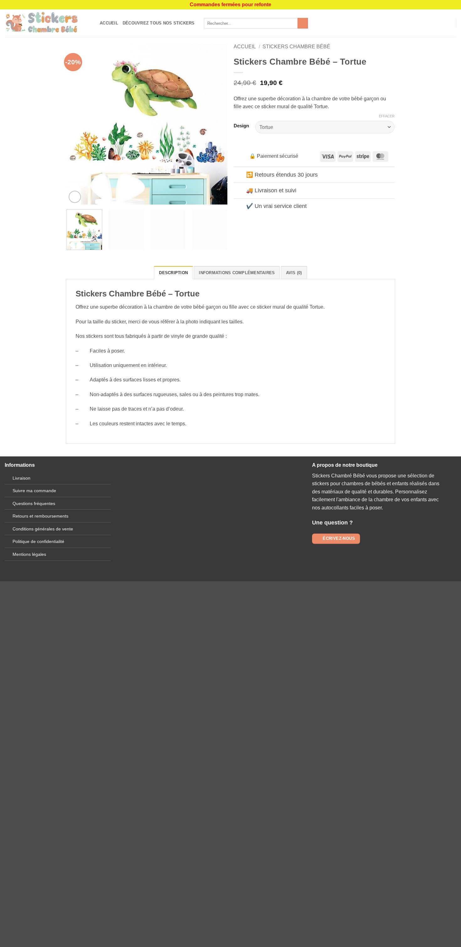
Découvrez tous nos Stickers (159, 23)
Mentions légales (29, 554)
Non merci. (117, 759)
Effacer (387, 116)
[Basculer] (240, 175)
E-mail (170, 509)
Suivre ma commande (34, 490)
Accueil (109, 23)
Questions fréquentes (34, 503)
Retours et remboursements (40, 516)
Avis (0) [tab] (294, 272)
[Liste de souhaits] (438, 23)
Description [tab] (173, 272)
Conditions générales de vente (43, 528)
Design (241, 126)
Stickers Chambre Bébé (296, 46)
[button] (448, 23)
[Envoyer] (303, 23)
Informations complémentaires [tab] (237, 272)
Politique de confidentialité (38, 541)
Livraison (21, 478)
